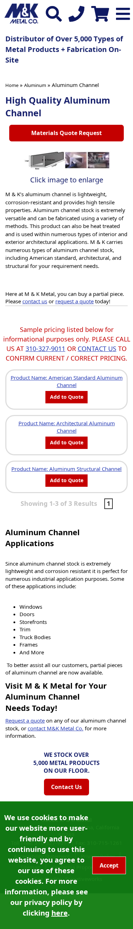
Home (11, 85)
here (59, 913)
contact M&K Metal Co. (55, 728)
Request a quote (25, 720)
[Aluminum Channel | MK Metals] (66, 160)
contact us (34, 301)
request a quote (74, 301)
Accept (109, 865)
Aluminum (35, 85)
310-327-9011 (45, 348)
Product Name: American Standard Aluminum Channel (67, 381)
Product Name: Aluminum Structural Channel (66, 468)
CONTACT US (97, 348)
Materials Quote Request (66, 133)
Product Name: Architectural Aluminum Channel (66, 427)
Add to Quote (66, 396)
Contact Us (66, 787)
